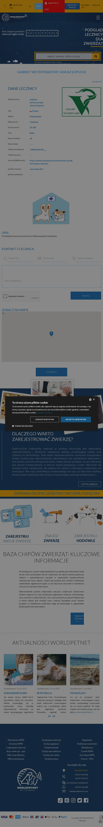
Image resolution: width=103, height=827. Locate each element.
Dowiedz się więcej (44, 412)
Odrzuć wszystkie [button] (44, 419)
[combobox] (90, 399)
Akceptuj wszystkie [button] (76, 419)
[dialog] (51, 413)
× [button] (94, 399)
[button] (22, 426)
